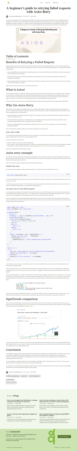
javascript (24, 376)
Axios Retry (27, 25)
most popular (19, 98)
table (35, 137)
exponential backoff (11, 195)
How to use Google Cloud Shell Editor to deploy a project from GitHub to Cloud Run (22, 400)
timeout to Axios (55, 276)
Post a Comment (11, 382)
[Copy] (68, 174)
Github (68, 447)
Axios (53, 21)
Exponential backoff (44, 146)
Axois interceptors (25, 304)
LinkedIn (57, 447)
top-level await (21, 270)
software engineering (13, 376)
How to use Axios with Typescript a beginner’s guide (22, 414)
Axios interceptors (41, 124)
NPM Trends (30, 306)
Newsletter (55, 2)
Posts (41, 2)
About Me (47, 2)
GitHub (32, 135)
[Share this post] (70, 16)
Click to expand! (11, 59)
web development (34, 376)
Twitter (63, 447)
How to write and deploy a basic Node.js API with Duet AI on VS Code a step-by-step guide (54, 400)
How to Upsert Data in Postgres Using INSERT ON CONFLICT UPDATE (54, 414)
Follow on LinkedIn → (64, 436)
